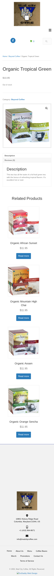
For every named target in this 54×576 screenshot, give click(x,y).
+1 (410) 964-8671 (27, 530)
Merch (13, 556)
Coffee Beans (41, 551)
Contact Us (38, 556)
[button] (46, 108)
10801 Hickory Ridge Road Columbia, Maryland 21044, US (27, 520)
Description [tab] (10, 156)
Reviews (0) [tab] (10, 160)
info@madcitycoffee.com (27, 539)
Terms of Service (27, 561)
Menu (29, 551)
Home (5, 56)
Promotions (25, 556)
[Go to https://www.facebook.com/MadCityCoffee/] (13, 40)
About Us (19, 551)
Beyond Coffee (14, 56)
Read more (23, 256)
